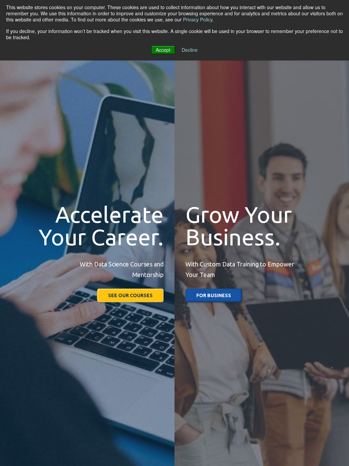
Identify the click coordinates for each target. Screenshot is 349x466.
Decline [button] (190, 49)
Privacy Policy (197, 19)
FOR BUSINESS (213, 295)
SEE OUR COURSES (130, 295)
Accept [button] (163, 49)
